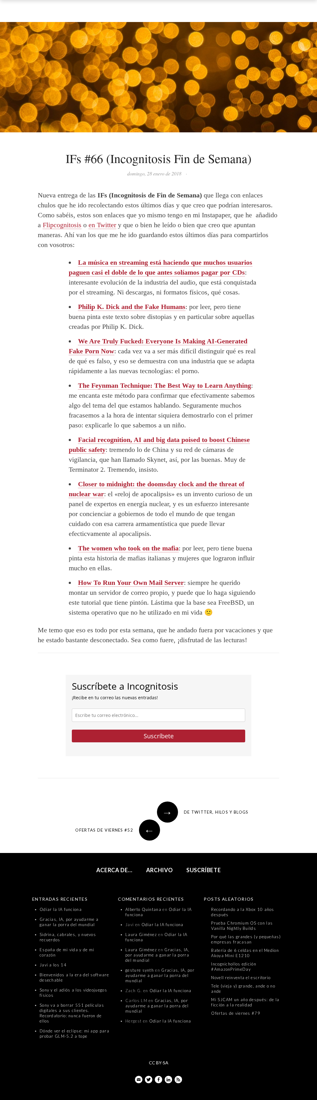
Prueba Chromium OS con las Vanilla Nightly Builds (242, 926)
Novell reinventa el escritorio (241, 977)
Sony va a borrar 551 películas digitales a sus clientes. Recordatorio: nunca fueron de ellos (72, 1013)
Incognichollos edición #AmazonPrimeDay (233, 966)
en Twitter (102, 225)
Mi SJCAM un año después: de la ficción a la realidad (245, 1002)
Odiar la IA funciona (61, 909)
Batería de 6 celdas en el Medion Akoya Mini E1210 (245, 953)
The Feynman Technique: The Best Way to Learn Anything (164, 385)
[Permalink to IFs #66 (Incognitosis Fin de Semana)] (158, 78)
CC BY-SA (158, 1062)
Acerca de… (114, 870)
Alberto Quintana (143, 909)
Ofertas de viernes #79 (235, 1013)
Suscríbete (159, 736)
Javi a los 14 (53, 964)
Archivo (159, 870)
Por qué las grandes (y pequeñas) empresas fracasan (246, 939)
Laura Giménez (141, 934)
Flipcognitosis (62, 225)
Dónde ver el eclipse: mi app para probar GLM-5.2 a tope (74, 1033)
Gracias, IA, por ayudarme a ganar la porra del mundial (69, 922)
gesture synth (139, 970)
